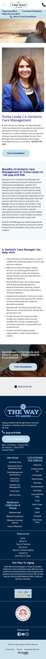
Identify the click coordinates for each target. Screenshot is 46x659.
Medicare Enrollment (15, 516)
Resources (23, 547)
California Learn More (11, 14)
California (37, 465)
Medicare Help (15, 512)
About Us (23, 541)
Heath (37, 512)
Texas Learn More (9, 11)
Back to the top (25, 386)
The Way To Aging (23, 563)
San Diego (37, 490)
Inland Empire (37, 479)
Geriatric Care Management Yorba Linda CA (20, 30)
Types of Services (23, 544)
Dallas (37, 508)
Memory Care (14, 495)
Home (23, 538)
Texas (37, 501)
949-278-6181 (13, 433)
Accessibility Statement (31, 649)
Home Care (14, 491)
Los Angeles (37, 475)
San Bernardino (37, 487)
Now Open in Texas (23, 556)
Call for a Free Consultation (24, 17)
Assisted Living (15, 462)
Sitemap (19, 649)
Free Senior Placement (32, 11)
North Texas (37, 504)
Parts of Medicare (15, 526)
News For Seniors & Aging (23, 550)
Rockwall (37, 516)
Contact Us (23, 553)
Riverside (37, 483)
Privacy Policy (10, 649)
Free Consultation (16, 153)
